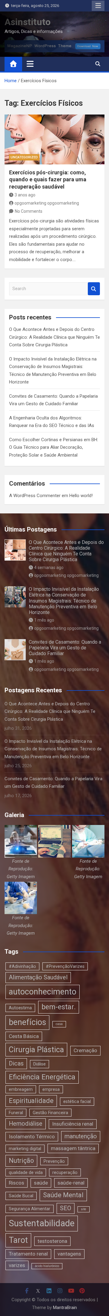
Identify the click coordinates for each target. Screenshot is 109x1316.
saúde (41, 1183)
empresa (51, 1089)
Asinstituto (28, 22)
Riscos (16, 1183)
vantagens (69, 1254)
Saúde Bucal (21, 1195)
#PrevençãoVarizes (65, 966)
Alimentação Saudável (38, 977)
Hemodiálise (25, 1123)
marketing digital (25, 1148)
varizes (17, 1265)
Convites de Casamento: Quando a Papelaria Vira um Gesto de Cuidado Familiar (65, 647)
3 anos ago (25, 194)
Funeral (16, 1112)
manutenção (80, 1136)
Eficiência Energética (42, 1077)
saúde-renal (71, 1183)
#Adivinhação (22, 966)
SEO (65, 1208)
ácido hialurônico (47, 1266)
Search (94, 288)
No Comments (28, 211)
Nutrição (21, 1160)
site (83, 1209)
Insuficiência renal (72, 1124)
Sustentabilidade (41, 1223)
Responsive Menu (98, 6)
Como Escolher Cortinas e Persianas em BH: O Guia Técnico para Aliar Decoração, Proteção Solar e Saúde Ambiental (53, 447)
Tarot (18, 1240)
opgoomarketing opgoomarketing (47, 203)
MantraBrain (65, 1307)
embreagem (21, 1089)
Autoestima (20, 1007)
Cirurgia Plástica (36, 1049)
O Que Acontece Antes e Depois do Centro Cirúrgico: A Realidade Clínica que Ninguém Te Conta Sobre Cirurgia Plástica (54, 337)
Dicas (16, 1063)
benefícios (27, 1022)
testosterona (52, 1241)
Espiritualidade (31, 1100)
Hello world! (81, 495)
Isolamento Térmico (32, 1136)
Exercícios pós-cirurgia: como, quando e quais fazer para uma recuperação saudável (47, 179)
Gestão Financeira (50, 1112)
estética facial (77, 1101)
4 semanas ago (49, 567)
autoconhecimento (42, 992)
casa (59, 1024)
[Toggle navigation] (30, 64)
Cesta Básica (24, 1036)
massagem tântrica (73, 1148)
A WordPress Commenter (35, 495)
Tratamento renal (28, 1254)
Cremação (85, 1050)
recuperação (65, 1172)
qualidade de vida (26, 1172)
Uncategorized (24, 157)
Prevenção (54, 1161)
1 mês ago (44, 620)
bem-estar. (58, 1007)
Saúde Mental (63, 1195)
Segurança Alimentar (29, 1208)
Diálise (39, 1064)
